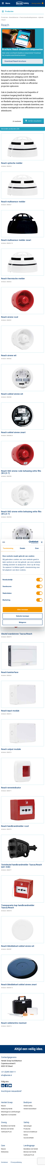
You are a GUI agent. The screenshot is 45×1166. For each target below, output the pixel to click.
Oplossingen (28, 1126)
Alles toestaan (22, 609)
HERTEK (22, 3)
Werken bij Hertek (6, 1109)
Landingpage (29, 1145)
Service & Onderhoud (30, 1132)
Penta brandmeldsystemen (28, 17)
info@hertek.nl (6, 1075)
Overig (4, 1122)
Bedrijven (28, 1102)
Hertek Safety (28, 1106)
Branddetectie (13, 17)
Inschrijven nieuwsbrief (11, 1091)
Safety (26, 1122)
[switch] (39, 586)
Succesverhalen (29, 1138)
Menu (7, 3)
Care (3, 1145)
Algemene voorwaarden (8, 1115)
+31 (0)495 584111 (8, 1072)
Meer (22, 11)
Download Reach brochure (15, 61)
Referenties (4, 1152)
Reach (4, 20)
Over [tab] (37, 548)
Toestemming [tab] (8, 548)
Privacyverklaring (16, 1162)
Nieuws (3, 1106)
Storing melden (36, 3)
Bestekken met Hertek (8, 1126)
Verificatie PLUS (6, 1132)
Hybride (40, 17)
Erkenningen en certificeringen (10, 1112)
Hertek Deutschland (30, 1109)
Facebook (6, 1085)
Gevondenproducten (10, 129)
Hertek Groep (7, 1102)
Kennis (26, 1135)
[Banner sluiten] (41, 542)
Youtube (10, 1085)
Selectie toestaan (22, 616)
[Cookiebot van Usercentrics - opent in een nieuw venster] (29, 542)
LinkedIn (2, 1085)
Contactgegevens (8, 1057)
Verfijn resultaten (35, 121)
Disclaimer (4, 1162)
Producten (4, 17)
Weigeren (22, 622)
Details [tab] (22, 548)
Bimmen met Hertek (7, 1129)
